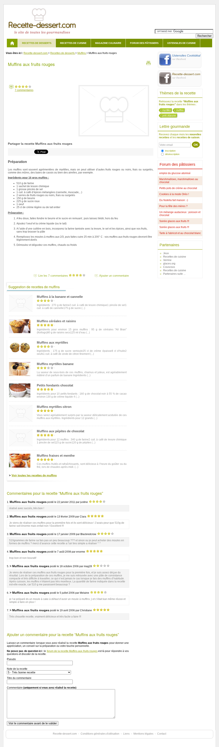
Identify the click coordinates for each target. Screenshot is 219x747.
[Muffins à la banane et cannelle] (21, 304)
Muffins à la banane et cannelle (60, 296)
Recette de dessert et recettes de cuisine (42, 21)
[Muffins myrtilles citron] (21, 414)
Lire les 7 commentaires (53, 275)
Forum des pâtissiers (144, 43)
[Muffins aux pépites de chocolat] (21, 438)
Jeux (166, 253)
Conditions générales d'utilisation (100, 733)
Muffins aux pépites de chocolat (60, 431)
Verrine (167, 260)
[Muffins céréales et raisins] (19, 326)
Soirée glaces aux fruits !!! (174, 221)
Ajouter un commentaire (114, 275)
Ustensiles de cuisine (181, 43)
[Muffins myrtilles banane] (19, 369)
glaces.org (169, 263)
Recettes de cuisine (73, 43)
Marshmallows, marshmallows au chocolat (178, 181)
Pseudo (11, 659)
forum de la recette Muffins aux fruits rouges (72, 651)
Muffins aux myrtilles (52, 342)
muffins (180, 110)
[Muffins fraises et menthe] (19, 461)
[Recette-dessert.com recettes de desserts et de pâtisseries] (12, 43)
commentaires (24, 90)
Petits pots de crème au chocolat (178, 188)
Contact (161, 733)
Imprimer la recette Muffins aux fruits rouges (148, 63)
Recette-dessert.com (65, 733)
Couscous (169, 266)
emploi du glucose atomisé (175, 173)
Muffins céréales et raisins (56, 321)
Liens (126, 733)
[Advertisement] (81, 74)
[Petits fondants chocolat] (19, 390)
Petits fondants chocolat (55, 385)
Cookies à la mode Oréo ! (174, 194)
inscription (170, 150)
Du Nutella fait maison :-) (173, 200)
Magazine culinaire (108, 43)
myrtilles (166, 110)
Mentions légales (143, 733)
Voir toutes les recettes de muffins (34, 475)
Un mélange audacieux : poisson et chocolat (179, 214)
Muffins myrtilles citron (54, 407)
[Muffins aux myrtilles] (19, 348)
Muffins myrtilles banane (55, 364)
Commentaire (41, 687)
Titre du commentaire (19, 678)
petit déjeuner (169, 115)
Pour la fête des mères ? (173, 206)
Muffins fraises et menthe (56, 455)
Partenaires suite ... (174, 273)
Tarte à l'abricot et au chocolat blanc (180, 233)
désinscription (172, 154)
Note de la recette (17, 668)
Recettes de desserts (36, 43)
